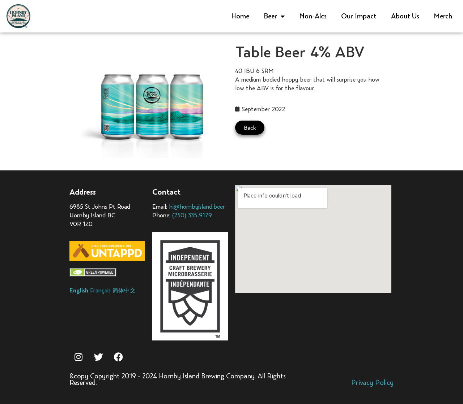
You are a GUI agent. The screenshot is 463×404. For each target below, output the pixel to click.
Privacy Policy (372, 382)
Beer (270, 16)
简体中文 (124, 290)
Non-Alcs (313, 16)
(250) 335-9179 (192, 215)
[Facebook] (118, 357)
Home (240, 16)
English (78, 290)
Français (100, 290)
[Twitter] (98, 357)
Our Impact (359, 16)
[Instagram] (78, 357)
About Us (405, 16)
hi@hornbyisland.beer (197, 206)
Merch (443, 16)
